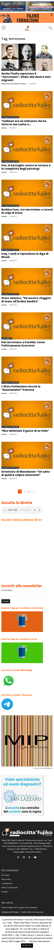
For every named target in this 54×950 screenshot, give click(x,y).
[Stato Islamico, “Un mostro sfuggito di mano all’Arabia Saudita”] (27, 281)
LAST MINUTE (6, 338)
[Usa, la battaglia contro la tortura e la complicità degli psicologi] (27, 148)
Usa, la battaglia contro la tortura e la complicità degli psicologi (26, 167)
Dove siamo (6, 879)
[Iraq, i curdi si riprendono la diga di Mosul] (27, 237)
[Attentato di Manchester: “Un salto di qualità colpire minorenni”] (27, 455)
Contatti (4, 892)
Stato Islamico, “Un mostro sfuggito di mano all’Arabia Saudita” (26, 299)
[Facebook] (19, 858)
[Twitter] (30, 858)
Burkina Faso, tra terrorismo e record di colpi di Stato (27, 211)
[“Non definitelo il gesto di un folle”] (27, 414)
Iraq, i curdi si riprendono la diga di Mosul (24, 255)
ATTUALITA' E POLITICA (10, 70)
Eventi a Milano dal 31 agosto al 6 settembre (19, 907)
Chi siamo (5, 875)
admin (4, 128)
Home (3, 35)
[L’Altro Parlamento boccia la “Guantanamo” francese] (27, 370)
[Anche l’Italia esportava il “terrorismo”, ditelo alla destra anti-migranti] (27, 57)
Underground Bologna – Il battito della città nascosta (22, 912)
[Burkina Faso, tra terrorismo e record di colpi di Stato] (27, 193)
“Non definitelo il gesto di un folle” (25, 431)
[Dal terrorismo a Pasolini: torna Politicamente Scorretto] (27, 325)
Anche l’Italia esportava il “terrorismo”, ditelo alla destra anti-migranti (26, 77)
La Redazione (6, 883)
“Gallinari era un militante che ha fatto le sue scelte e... (23, 122)
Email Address (7, 590)
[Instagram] (24, 858)
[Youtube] (35, 858)
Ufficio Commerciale (9, 888)
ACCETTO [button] (27, 945)
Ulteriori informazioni (39, 941)
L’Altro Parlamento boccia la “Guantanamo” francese (20, 388)
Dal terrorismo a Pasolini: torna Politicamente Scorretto (23, 343)
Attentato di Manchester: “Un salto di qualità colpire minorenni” (25, 473)
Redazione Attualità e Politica (13, 84)
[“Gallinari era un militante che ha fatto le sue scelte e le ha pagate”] (27, 104)
